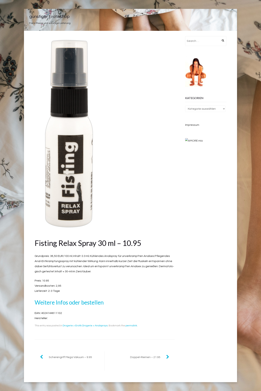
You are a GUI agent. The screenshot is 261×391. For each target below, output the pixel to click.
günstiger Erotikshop (49, 16)
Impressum (192, 124)
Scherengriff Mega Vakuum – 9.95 (70, 357)
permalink (131, 325)
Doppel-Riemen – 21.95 (145, 357)
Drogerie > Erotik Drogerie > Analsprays (85, 325)
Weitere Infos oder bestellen (69, 302)
